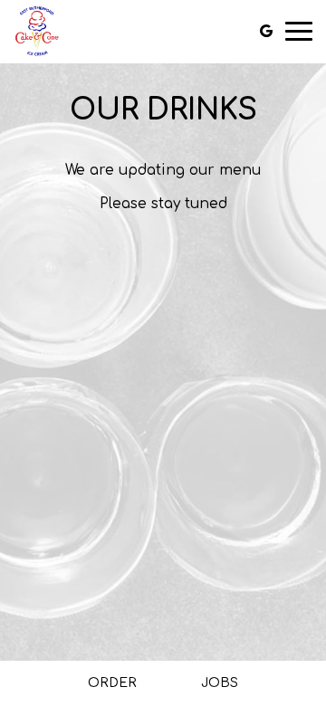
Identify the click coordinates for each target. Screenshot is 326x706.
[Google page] (266, 30)
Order (112, 683)
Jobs (219, 683)
